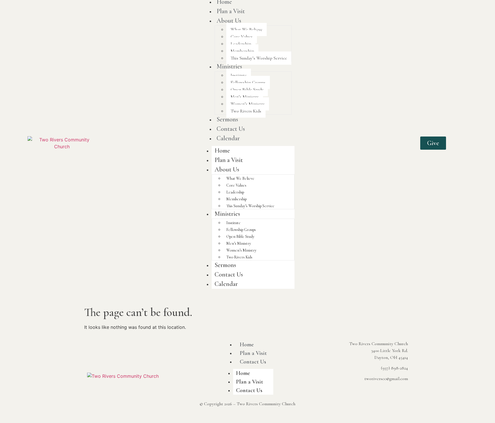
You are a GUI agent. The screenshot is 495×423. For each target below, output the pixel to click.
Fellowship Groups (248, 82)
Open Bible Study (247, 89)
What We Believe (246, 29)
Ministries (229, 66)
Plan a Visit (231, 11)
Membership (242, 51)
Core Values (242, 36)
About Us (229, 20)
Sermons (227, 119)
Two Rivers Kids (246, 111)
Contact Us (231, 129)
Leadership (241, 44)
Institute (239, 75)
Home (222, 150)
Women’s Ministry (248, 104)
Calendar (228, 138)
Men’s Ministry (245, 97)
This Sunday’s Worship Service (259, 58)
